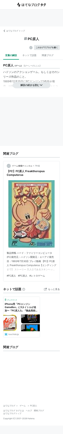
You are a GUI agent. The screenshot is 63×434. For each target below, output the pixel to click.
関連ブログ (48, 55)
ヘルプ (29, 410)
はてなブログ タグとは (13, 410)
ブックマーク (11, 299)
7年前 (37, 166)
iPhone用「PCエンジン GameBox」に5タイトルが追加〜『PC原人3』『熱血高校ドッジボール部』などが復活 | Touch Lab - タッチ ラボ (21, 307)
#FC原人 (11, 275)
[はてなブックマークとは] (23, 289)
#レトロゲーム (37, 275)
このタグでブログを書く (47, 47)
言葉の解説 (11, 55)
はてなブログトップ (12, 413)
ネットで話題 (29, 55)
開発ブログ (39, 410)
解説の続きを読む (29, 85)
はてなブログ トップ (15, 30)
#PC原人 (22, 275)
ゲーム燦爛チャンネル (22, 166)
